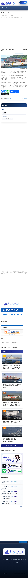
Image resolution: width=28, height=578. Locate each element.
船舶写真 (20, 559)
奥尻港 (4, 112)
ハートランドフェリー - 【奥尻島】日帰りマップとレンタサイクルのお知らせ (17, 99)
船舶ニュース (9, 559)
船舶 (16, 559)
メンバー (25, 559)
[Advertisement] (14, 32)
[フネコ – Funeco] (8, 3)
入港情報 (3, 559)
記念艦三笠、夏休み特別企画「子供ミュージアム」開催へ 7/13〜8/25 (7, 272)
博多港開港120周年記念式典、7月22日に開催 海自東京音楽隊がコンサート (20, 272)
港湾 (14, 559)
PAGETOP (23, 542)
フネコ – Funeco (12, 573)
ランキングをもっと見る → (12, 445)
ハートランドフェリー (8, 118)
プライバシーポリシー (10, 562)
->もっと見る (20, 506)
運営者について (19, 562)
